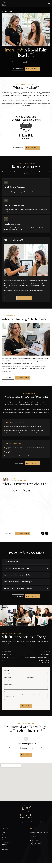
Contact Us (4, 847)
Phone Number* (8, 677)
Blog (3, 839)
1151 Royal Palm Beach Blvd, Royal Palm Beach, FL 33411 (37, 657)
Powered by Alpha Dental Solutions (42, 860)
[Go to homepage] (4, 3)
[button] (49, 3)
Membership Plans (6, 842)
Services (4, 837)
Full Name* (7, 670)
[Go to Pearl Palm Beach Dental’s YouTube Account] (41, 843)
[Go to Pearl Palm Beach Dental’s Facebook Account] (31, 843)
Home (3, 832)
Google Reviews (22, 480)
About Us (4, 834)
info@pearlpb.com (45, 654)
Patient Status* (8, 684)
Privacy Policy (15, 699)
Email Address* (30, 677)
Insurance (4, 844)
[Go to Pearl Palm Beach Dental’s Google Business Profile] (38, 843)
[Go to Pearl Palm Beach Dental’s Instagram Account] (35, 843)
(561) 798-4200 (46, 651)
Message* (6, 691)
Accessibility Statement (7, 851)
